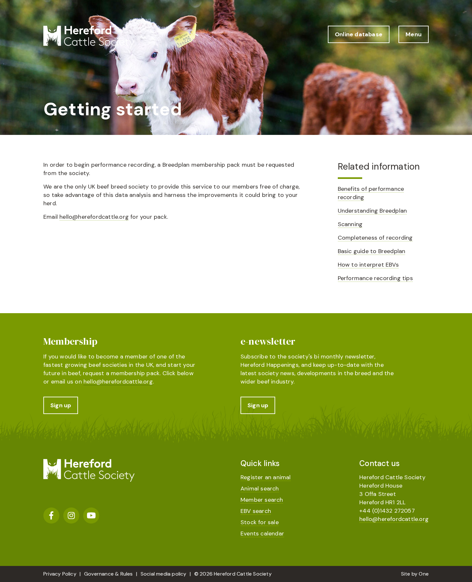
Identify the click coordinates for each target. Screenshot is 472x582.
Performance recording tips (375, 278)
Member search (261, 500)
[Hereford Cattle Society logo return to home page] (89, 37)
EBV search (255, 511)
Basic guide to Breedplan (372, 251)
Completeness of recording (375, 238)
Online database (358, 34)
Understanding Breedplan (372, 211)
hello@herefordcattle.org (94, 217)
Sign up (60, 405)
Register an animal (265, 477)
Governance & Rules (108, 573)
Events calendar (262, 533)
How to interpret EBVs (368, 265)
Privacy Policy (59, 573)
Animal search (259, 488)
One (424, 573)
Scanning (350, 224)
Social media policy (164, 573)
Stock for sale (259, 522)
